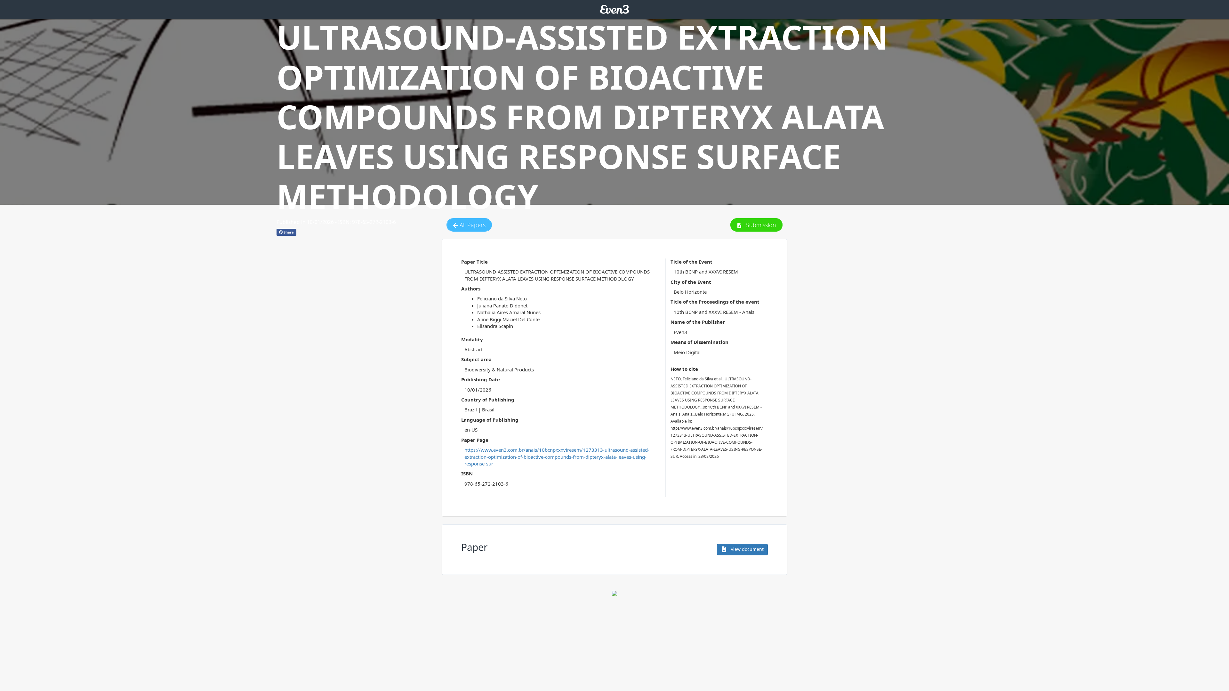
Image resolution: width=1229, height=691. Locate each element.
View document (746, 549)
